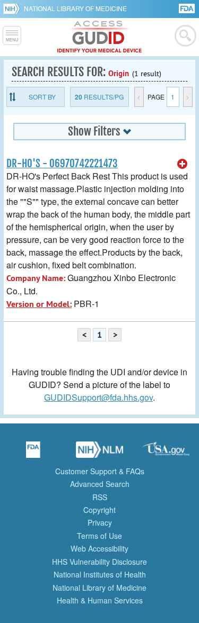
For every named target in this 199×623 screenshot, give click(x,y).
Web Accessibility (99, 548)
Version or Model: (39, 304)
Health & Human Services (100, 600)
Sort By (42, 96)
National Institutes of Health (100, 574)
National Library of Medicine (75, 8)
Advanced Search (99, 483)
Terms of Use (99, 535)
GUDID (99, 37)
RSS (99, 497)
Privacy (100, 522)
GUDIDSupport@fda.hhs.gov (98, 397)
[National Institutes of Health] (13, 8)
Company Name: (35, 278)
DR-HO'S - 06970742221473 (62, 163)
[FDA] (187, 7)
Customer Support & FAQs (99, 471)
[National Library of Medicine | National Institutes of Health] (100, 453)
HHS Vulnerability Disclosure (99, 561)
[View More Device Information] (182, 164)
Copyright (99, 509)
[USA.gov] (166, 453)
